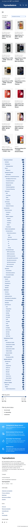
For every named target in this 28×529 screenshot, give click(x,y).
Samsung (16, 146)
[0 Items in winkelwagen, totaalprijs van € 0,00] (23, 5)
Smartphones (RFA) (6, 33)
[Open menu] (26, 5)
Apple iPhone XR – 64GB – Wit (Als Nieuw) (6, 128)
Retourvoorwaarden (6, 509)
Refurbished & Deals (6, 32)
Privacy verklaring (6, 493)
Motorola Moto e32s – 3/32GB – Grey (7, 150)
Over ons (4, 506)
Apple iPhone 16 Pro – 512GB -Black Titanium (20, 82)
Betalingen (4, 495)
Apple (16, 78)
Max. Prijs (24, 401)
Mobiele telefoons (21, 78)
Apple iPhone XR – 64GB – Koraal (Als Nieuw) (6, 105)
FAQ (3, 513)
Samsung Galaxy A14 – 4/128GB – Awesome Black (20, 150)
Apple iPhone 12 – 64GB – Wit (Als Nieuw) (19, 36)
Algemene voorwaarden (7, 491)
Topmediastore (10, 5)
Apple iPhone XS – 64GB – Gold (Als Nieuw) (19, 128)
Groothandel (4, 515)
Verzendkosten (5, 511)
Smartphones (17, 79)
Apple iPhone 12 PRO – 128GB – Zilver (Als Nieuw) (7, 59)
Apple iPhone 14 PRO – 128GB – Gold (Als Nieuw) (7, 82)
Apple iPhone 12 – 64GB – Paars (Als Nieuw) (6, 36)
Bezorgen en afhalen (6, 497)
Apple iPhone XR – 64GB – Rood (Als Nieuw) (19, 105)
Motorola (4, 148)
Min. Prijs (4, 401)
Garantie (4, 499)
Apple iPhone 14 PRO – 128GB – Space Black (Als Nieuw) (20, 59)
